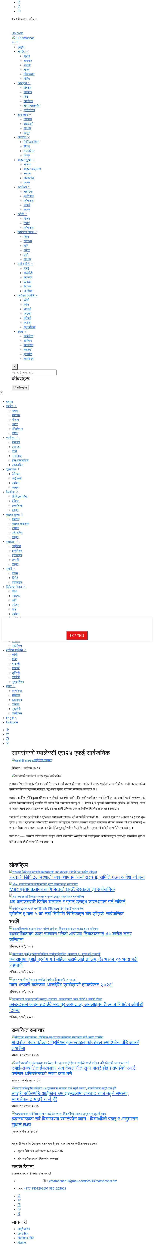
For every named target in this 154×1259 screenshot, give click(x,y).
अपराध (27, 164)
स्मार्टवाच (28, 101)
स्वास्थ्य (28, 241)
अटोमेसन (28, 291)
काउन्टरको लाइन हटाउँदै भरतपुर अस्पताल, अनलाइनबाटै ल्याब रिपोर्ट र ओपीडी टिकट (76, 1007)
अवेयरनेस (29, 178)
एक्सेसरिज (29, 110)
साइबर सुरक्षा (25, 160)
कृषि (26, 246)
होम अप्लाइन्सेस (32, 106)
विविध (27, 78)
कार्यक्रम (28, 359)
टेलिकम (28, 119)
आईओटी (28, 273)
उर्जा (26, 255)
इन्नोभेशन (29, 196)
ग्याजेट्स (23, 83)
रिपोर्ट (27, 223)
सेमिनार (28, 340)
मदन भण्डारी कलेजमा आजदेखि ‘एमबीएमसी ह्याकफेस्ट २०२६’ (61, 984)
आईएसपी (28, 124)
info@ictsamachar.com (101, 1181)
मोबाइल (28, 87)
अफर (26, 69)
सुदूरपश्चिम (29, 327)
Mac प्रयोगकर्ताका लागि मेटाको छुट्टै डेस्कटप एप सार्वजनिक (62, 889)
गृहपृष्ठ (21, 47)
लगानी (27, 205)
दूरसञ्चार (23, 115)
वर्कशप (27, 350)
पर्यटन (27, 250)
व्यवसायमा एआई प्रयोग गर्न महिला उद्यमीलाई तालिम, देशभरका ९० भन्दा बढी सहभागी (73, 962)
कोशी (26, 300)
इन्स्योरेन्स (29, 151)
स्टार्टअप (23, 187)
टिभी (26, 97)
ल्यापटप (28, 92)
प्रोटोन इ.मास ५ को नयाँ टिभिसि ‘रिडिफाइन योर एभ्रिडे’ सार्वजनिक (66, 913)
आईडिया (28, 191)
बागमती (27, 309)
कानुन (27, 133)
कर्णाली (27, 322)
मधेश (26, 304)
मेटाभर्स (27, 286)
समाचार (28, 60)
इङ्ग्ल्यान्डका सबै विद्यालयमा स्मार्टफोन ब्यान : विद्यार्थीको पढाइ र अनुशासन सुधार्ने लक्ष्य (75, 1121)
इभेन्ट (21, 331)
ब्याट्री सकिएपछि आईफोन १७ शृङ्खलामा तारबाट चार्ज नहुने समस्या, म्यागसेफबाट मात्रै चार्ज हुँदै (70, 1096)
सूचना (27, 56)
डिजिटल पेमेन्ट (31, 142)
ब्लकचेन (28, 277)
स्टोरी (21, 214)
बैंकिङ (27, 146)
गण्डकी (27, 313)
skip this (77, 635)
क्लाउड (28, 282)
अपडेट (22, 51)
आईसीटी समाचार (42, 760)
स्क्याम (27, 173)
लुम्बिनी (27, 318)
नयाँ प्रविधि (24, 264)
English (77, 27)
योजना (27, 65)
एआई (26, 268)
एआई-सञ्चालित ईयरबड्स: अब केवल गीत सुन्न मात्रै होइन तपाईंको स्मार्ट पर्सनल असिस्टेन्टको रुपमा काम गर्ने (74, 1071)
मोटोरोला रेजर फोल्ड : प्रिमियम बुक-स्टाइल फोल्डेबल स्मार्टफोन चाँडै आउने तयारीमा (75, 1045)
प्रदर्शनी (28, 354)
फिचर (27, 218)
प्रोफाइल (29, 200)
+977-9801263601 (36, 1188)
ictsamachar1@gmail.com (66, 1181)
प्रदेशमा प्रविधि (26, 295)
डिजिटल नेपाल (26, 232)
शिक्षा (26, 237)
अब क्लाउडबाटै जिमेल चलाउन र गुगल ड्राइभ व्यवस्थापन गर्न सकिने (67, 901)
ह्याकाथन (28, 345)
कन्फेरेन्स (28, 336)
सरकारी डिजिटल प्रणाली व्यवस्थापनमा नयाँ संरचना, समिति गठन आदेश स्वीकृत (77, 877)
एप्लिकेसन (29, 74)
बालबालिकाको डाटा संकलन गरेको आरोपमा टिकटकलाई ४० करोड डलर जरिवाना (70, 936)
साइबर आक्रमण (32, 169)
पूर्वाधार (27, 128)
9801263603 (57, 1188)
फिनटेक (22, 137)
